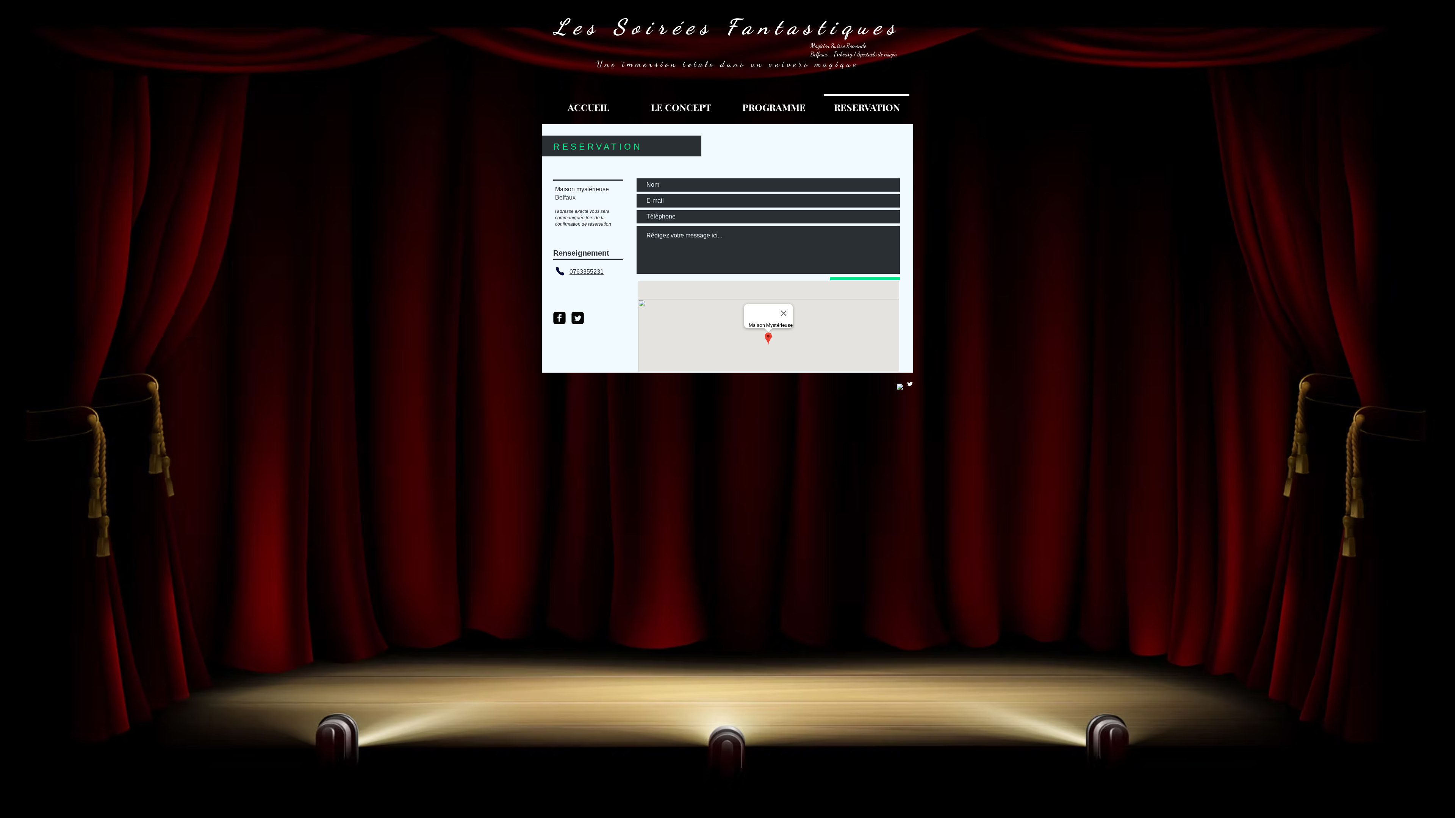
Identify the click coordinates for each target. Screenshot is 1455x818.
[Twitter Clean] (910, 384)
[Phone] (560, 271)
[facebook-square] (559, 318)
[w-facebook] (900, 387)
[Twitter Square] (577, 318)
